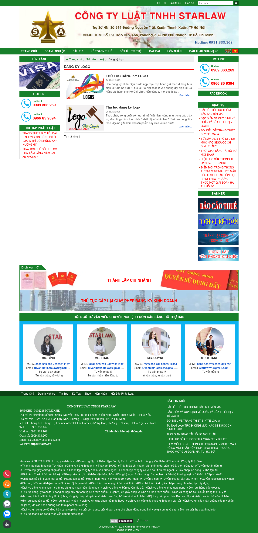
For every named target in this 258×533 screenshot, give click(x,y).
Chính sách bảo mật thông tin (123, 431)
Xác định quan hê (76, 483)
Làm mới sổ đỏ (53, 478)
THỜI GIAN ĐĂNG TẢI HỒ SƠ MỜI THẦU (218, 152)
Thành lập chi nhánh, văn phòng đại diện (144, 465)
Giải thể (177, 465)
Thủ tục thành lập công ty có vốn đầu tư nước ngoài (53, 514)
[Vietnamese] (235, 52)
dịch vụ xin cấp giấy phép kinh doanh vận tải (154, 500)
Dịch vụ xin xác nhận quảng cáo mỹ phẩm (209, 500)
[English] (228, 52)
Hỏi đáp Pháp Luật (122, 393)
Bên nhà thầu (146, 483)
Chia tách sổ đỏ (31, 478)
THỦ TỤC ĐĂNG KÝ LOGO (127, 76)
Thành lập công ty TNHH (113, 461)
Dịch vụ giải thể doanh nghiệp (198, 509)
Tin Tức (161, 3)
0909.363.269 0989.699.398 (214, 364)
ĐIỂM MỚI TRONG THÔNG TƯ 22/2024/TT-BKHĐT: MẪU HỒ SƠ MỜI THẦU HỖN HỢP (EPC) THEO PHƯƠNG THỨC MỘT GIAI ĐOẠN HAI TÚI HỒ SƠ (218, 176)
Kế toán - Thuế (101, 51)
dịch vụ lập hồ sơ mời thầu (213, 496)
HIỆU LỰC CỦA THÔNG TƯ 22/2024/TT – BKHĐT (217, 161)
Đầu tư (78, 51)
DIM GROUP (134, 529)
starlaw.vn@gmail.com (213, 368)
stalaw (26, 461)
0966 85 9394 (44, 116)
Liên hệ (189, 3)
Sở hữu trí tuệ (130, 51)
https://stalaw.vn (40, 443)
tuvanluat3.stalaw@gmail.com (53, 368)
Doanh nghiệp (55, 51)
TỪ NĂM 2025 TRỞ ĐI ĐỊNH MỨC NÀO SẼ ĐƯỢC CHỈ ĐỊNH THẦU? (218, 142)
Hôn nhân (174, 51)
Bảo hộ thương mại (179, 474)
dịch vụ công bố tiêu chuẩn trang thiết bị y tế (199, 492)
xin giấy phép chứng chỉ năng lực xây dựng (183, 483)
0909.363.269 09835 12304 (160, 364)
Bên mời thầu (126, 483)
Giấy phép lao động (189, 470)
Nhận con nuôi (54, 483)
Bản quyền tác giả (75, 474)
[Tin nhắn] (7, 484)
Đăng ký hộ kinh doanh (80, 465)
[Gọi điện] (7, 474)
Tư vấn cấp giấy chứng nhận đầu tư (43, 470)
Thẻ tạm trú (212, 470)
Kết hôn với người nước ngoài (120, 478)
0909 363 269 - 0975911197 (53, 364)
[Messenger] (7, 504)
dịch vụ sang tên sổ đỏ (35, 500)
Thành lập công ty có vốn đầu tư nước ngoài (147, 470)
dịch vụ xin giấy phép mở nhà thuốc (103, 500)
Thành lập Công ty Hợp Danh (185, 461)
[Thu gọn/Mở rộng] (7, 524)
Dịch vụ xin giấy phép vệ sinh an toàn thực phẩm (140, 492)
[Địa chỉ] (7, 494)
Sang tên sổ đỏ (75, 478)
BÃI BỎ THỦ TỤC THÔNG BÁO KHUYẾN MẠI (216, 112)
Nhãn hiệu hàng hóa (101, 474)
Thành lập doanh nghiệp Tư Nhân (42, 465)
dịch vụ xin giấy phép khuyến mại (80, 496)
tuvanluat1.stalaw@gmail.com (161, 368)
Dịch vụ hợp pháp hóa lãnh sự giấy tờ (171, 496)
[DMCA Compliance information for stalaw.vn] (142, 521)
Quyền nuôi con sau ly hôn (218, 478)
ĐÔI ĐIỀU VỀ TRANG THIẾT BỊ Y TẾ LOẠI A (218, 132)
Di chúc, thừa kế (32, 483)
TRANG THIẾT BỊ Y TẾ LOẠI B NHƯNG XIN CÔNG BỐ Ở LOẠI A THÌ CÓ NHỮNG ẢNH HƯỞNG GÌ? (39, 138)
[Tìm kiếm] (236, 3)
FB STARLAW (41, 461)
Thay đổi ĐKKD (107, 465)
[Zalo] (7, 514)
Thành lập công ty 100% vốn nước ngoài (93, 470)
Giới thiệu (175, 3)
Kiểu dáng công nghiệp (150, 474)
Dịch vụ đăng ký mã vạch (37, 487)
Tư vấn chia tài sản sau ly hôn (180, 478)
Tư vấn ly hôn (150, 478)
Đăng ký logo (125, 474)
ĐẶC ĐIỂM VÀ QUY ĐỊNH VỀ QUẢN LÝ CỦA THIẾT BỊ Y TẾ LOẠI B (218, 122)
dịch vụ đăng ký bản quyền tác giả (123, 487)
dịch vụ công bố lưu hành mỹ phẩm (124, 496)
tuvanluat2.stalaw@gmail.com (107, 368)
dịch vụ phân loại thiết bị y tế (39, 496)
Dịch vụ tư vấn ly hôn (65, 500)
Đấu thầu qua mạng (204, 51)
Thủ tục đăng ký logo (123, 107)
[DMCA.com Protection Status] (121, 521)
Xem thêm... (185, 95)
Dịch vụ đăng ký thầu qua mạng (166, 487)
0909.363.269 (44, 103)
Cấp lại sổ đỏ (214, 474)
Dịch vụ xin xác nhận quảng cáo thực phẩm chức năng (54, 505)
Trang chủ (29, 51)
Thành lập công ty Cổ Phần (148, 461)
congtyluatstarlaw (64, 461)
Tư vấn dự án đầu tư (209, 465)
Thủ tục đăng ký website (36, 492)
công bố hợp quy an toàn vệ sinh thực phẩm (81, 492)
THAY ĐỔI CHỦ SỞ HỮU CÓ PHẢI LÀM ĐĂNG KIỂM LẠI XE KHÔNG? (39, 152)
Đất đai (154, 51)
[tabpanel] (39, 75)
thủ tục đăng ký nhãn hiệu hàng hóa (77, 487)
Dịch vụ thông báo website (204, 487)
